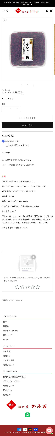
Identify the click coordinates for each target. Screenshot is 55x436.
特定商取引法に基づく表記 (14, 376)
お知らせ (6, 355)
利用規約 (6, 394)
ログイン (20, 164)
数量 (3, 104)
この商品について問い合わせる (18, 159)
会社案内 (6, 351)
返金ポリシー (8, 385)
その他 (6, 339)
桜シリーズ (7, 335)
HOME (4, 300)
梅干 (5, 321)
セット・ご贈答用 (10, 330)
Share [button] (7, 152)
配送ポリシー (8, 390)
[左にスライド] (22, 85)
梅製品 (6, 326)
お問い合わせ (8, 365)
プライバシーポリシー (12, 381)
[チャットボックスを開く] (49, 430)
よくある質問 (8, 360)
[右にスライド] (33, 85)
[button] (3, 11)
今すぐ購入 (27, 125)
